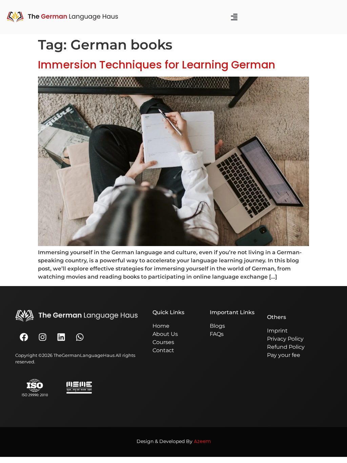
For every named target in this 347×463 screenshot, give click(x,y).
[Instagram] (42, 336)
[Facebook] (23, 336)
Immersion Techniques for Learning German (156, 64)
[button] (234, 17)
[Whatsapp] (79, 336)
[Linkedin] (61, 336)
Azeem (202, 441)
